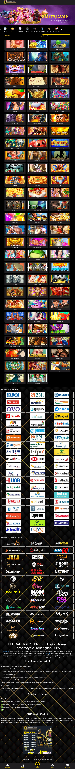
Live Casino (20, 31)
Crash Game (56, 31)
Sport (27, 31)
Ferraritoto (6, 651)
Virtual (49, 31)
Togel (5, 31)
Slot (13, 31)
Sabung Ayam (34, 31)
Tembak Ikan (42, 31)
